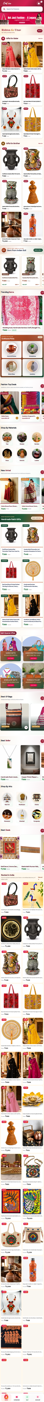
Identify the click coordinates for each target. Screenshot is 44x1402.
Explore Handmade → (37, 518)
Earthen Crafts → (38, 250)
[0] (39, 3)
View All (39, 30)
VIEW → (17, 284)
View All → (40, 38)
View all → (40, 878)
